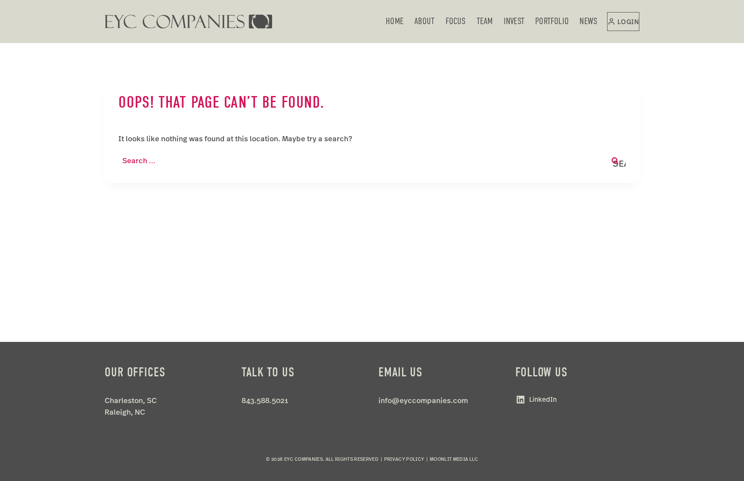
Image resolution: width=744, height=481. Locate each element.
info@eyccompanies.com (423, 400)
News (588, 21)
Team (485, 21)
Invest (514, 21)
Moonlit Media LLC (454, 459)
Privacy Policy (404, 459)
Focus (456, 21)
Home (394, 21)
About (424, 21)
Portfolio (552, 21)
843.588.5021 (265, 400)
